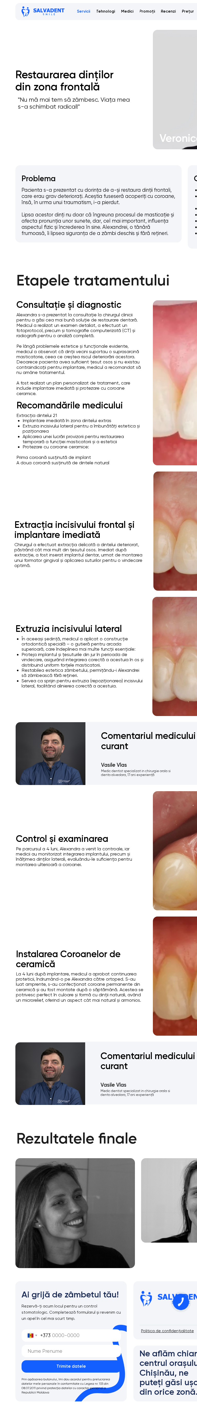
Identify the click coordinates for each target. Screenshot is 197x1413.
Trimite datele (71, 1366)
